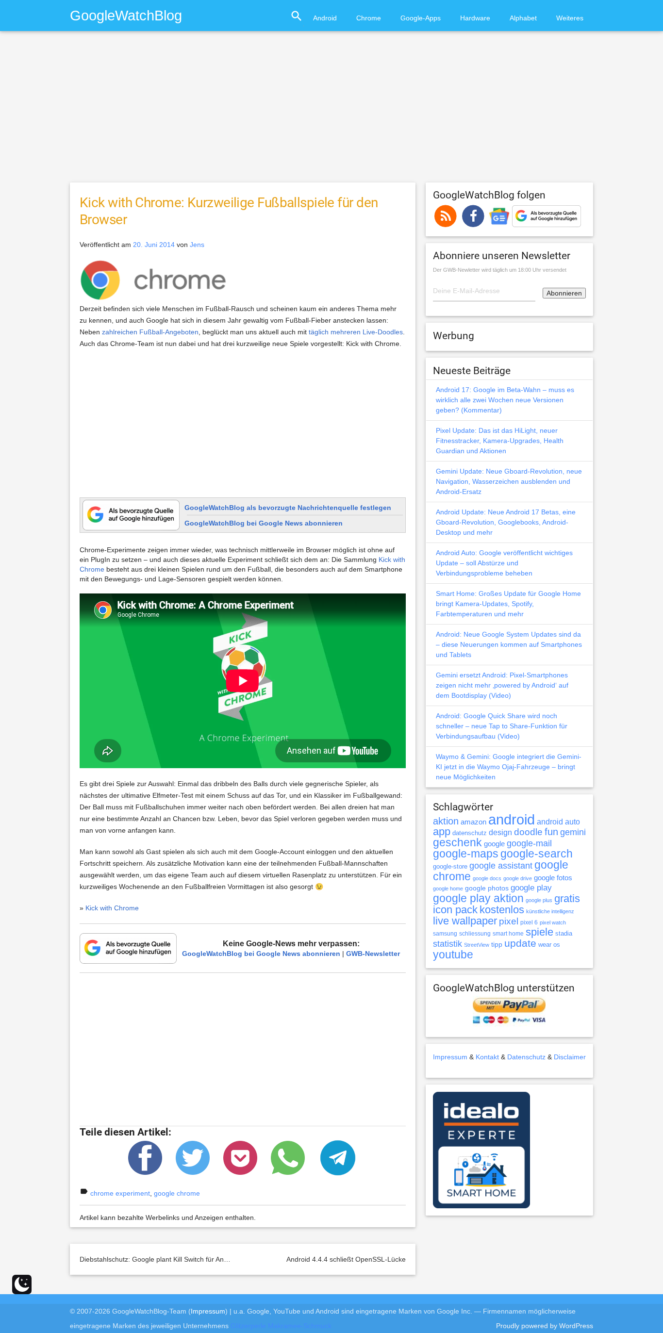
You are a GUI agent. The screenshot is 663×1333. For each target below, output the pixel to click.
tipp (496, 944)
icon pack (455, 910)
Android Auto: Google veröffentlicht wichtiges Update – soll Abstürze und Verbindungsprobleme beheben (504, 563)
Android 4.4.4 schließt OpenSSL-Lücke (346, 1259)
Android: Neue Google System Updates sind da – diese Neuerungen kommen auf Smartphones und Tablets (509, 644)
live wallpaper (465, 921)
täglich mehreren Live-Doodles (356, 332)
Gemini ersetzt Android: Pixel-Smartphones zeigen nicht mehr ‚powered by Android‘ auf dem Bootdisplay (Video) (502, 685)
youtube (453, 954)
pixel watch (553, 922)
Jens (197, 244)
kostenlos (502, 910)
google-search (536, 854)
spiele (539, 932)
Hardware (475, 18)
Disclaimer (570, 1057)
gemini (573, 832)
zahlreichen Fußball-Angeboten (150, 332)
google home (448, 888)
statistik (447, 944)
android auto (558, 821)
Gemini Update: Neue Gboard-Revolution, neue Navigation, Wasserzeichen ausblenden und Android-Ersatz (509, 481)
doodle (528, 831)
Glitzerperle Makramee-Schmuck (281, 1326)
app (441, 831)
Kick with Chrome (112, 908)
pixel (508, 921)
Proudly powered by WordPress (544, 1326)
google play (531, 887)
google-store (450, 866)
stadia (563, 933)
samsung (445, 933)
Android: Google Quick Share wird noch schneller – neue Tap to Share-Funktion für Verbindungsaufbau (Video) (501, 726)
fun (551, 831)
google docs (487, 878)
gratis (567, 898)
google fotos (553, 877)
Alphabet (523, 18)
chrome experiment (120, 1193)
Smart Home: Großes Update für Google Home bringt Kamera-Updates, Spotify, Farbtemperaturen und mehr (508, 604)
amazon (473, 822)
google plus (539, 900)
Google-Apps (420, 18)
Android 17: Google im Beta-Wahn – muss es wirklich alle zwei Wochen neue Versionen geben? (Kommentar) (505, 400)
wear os (549, 944)
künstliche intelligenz (550, 911)
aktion (446, 821)
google (494, 844)
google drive (517, 878)
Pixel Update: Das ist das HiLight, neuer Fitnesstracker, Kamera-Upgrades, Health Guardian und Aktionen (500, 441)
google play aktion (478, 898)
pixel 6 (529, 922)
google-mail (529, 843)
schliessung (475, 933)
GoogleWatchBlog (126, 15)
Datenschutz (526, 1057)
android (511, 819)
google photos (487, 888)
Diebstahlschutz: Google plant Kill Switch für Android (159, 1259)
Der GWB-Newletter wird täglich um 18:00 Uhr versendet (499, 270)
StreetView (476, 945)
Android (325, 18)
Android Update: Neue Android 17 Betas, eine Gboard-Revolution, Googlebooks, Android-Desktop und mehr (506, 522)
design (500, 832)
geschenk (457, 843)
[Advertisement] (331, 111)
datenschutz (469, 833)
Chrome (368, 18)
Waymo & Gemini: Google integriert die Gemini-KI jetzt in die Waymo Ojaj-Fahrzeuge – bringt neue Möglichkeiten (508, 767)
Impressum (450, 1057)
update (520, 943)
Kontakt (487, 1057)
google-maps (465, 853)
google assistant (500, 866)
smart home (508, 933)
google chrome (177, 1193)
